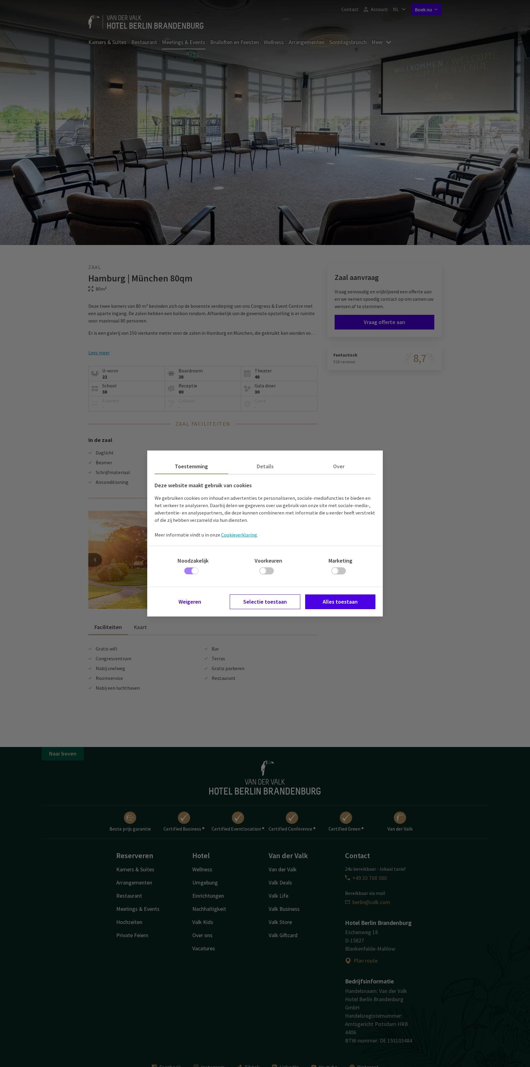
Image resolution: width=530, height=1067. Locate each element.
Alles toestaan (340, 601)
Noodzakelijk (193, 560)
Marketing (340, 560)
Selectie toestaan (265, 601)
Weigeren (190, 601)
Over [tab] (338, 466)
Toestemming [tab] (191, 466)
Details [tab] (265, 466)
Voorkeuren (268, 560)
